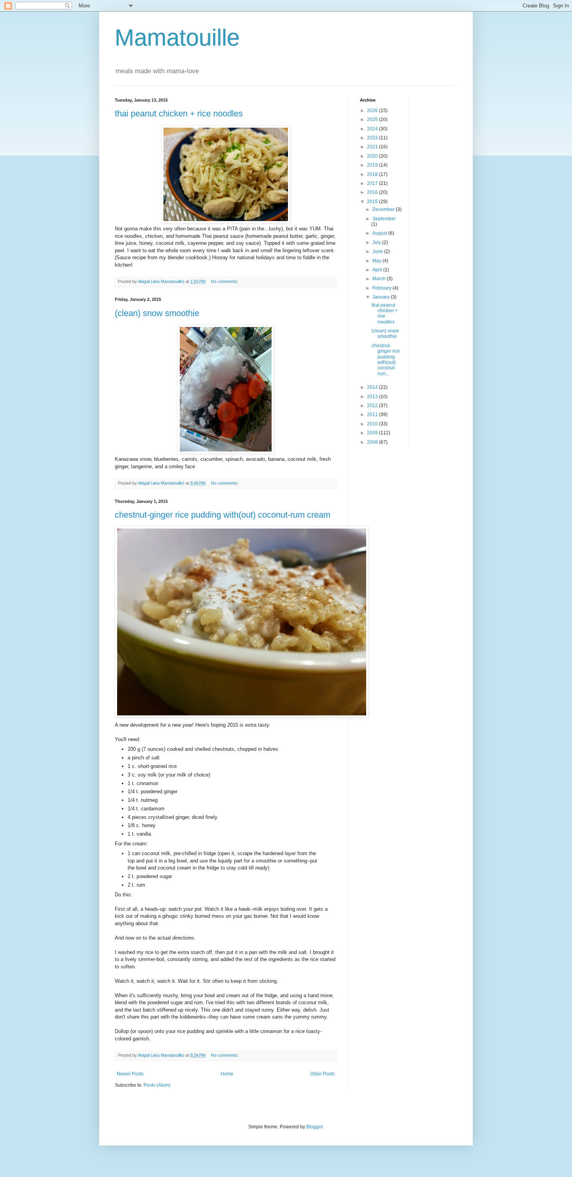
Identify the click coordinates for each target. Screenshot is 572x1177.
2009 (373, 433)
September (384, 218)
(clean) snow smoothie (157, 313)
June (378, 251)
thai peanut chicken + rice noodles (179, 113)
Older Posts (322, 1074)
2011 (373, 414)
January (381, 297)
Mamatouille (177, 38)
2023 (373, 138)
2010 (373, 424)
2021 (373, 146)
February (382, 288)
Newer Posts (130, 1074)
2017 (373, 183)
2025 (373, 119)
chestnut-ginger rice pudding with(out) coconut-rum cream (222, 515)
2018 (373, 174)
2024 (373, 129)
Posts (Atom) (157, 1085)
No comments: (225, 281)
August (380, 233)
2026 (373, 110)
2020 (373, 156)
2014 (373, 387)
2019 (373, 165)
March (379, 278)
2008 (373, 442)
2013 (373, 396)
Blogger (314, 1127)
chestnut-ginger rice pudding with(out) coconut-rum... (386, 359)
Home (227, 1074)
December (384, 209)
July (377, 242)
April (377, 269)
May (377, 261)
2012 (373, 405)
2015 (373, 201)
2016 (373, 192)
